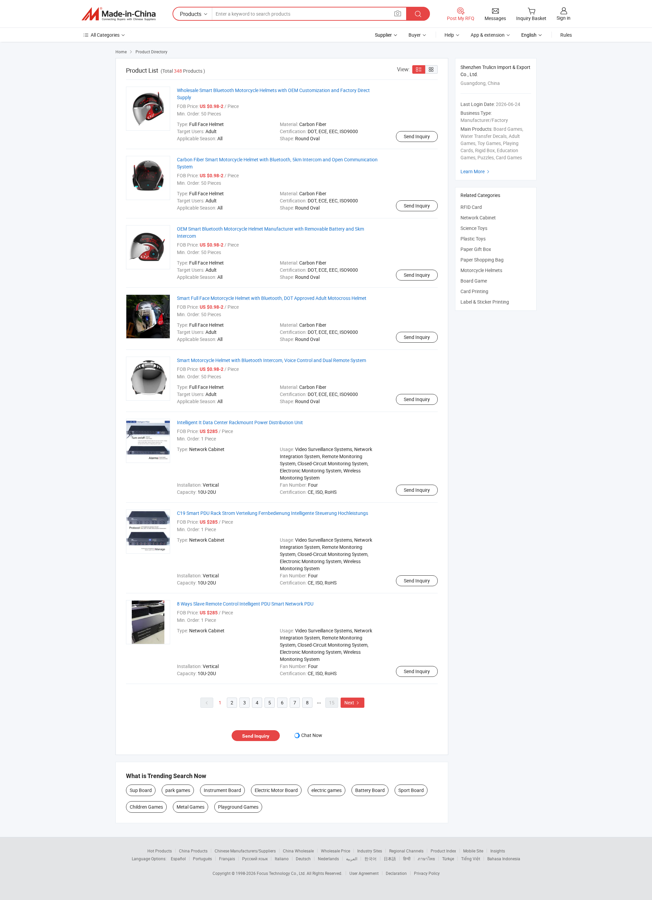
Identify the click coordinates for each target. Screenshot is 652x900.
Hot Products (159, 850)
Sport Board (411, 790)
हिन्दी (407, 858)
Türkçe (448, 858)
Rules (566, 35)
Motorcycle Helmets (481, 270)
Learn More (475, 171)
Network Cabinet (478, 217)
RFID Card (471, 207)
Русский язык (255, 858)
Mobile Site (473, 850)
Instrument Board (222, 790)
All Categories (105, 35)
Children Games (146, 807)
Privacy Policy (427, 873)
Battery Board (370, 790)
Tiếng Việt (470, 858)
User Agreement (364, 873)
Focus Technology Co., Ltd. (282, 873)
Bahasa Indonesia (503, 858)
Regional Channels (406, 850)
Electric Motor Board (276, 790)
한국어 (370, 858)
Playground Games (238, 807)
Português (202, 858)
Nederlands (328, 858)
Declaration (396, 873)
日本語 (390, 858)
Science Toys (473, 228)
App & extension (488, 35)
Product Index (443, 850)
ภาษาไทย (426, 858)
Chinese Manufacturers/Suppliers (245, 850)
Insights (497, 850)
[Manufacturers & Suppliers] (119, 14)
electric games (326, 790)
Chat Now (311, 735)
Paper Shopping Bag (482, 259)
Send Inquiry (417, 136)
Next (352, 702)
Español (178, 858)
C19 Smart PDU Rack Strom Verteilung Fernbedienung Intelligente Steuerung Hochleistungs (272, 513)
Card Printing (474, 291)
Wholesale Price (335, 850)
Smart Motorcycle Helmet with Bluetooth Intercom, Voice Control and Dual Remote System (271, 360)
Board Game (473, 280)
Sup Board (141, 790)
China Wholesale (298, 850)
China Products (193, 850)
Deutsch (303, 858)
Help (449, 35)
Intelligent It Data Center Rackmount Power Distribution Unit (240, 422)
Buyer (415, 35)
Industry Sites (369, 850)
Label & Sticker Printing (484, 302)
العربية (351, 858)
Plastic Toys (473, 238)
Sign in (563, 18)
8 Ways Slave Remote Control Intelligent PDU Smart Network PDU (245, 603)
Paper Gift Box (475, 249)
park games (177, 790)
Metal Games (190, 807)
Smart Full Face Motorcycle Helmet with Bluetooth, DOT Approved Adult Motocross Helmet (271, 298)
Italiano (282, 858)
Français (227, 858)
